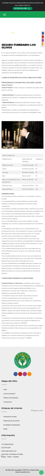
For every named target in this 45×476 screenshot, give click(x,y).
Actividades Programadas (11, 425)
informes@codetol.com (8, 451)
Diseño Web (34, 470)
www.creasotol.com (22, 472)
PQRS (5, 429)
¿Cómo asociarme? (9, 393)
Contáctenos (7, 402)
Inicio (13, 33)
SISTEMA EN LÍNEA (20, 8)
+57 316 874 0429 (7, 444)
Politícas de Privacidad (10, 398)
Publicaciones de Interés (11, 421)
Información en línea (10, 416)
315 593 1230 (5, 447)
